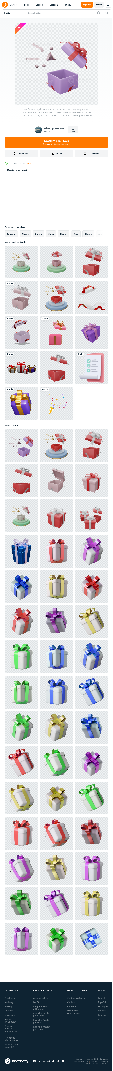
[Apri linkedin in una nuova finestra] (44, 1061)
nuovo (25, 233)
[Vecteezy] (5, 5)
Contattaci (72, 1002)
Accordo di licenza (42, 997)
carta (51, 233)
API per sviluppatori (10, 1020)
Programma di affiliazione (40, 1007)
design (63, 233)
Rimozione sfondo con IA (11, 1039)
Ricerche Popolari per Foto (41, 1021)
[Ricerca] (98, 13)
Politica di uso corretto (94, 1063)
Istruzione (10, 1015)
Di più (68, 4)
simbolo (11, 233)
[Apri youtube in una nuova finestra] (63, 1061)
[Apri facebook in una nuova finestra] (34, 1061)
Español (100, 1002)
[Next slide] (101, 233)
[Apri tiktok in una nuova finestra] (53, 1061)
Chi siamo (72, 1006)
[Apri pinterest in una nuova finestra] (48, 1061)
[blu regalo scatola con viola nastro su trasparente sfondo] (21, 551)
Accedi (99, 4)
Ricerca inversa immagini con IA (11, 1030)
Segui (72, 131)
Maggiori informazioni (17, 170)
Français (100, 1015)
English (99, 997)
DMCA (36, 1002)
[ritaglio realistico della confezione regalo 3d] (21, 367)
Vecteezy (9, 1002)
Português (101, 1006)
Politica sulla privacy (97, 1061)
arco (76, 233)
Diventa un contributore (73, 1012)
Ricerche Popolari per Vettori (41, 1014)
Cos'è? (29, 163)
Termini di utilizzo (78, 1061)
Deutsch (100, 1010)
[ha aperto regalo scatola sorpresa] (91, 297)
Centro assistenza (76, 997)
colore (38, 233)
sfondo (88, 233)
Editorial (54, 4)
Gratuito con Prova (56, 142)
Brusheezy (10, 997)
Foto (26, 4)
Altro (98, 1019)
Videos (39, 4)
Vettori (13, 4)
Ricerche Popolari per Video (41, 1028)
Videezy (8, 1006)
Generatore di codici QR (11, 1045)
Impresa (9, 1010)
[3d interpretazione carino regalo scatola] (56, 332)
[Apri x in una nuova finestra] (58, 1061)
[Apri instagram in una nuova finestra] (39, 1061)
